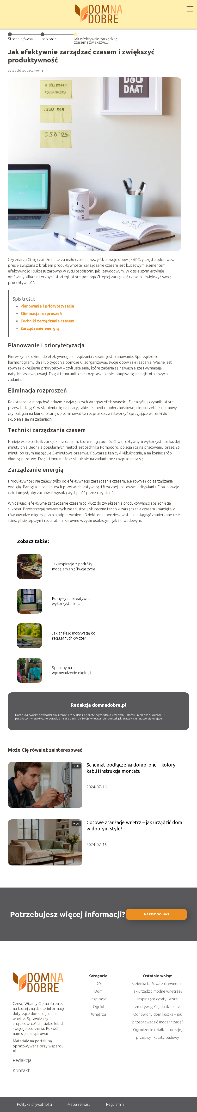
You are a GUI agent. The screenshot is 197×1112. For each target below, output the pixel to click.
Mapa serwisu (79, 1104)
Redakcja (22, 1060)
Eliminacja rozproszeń (41, 313)
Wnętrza (98, 1014)
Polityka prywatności (34, 1104)
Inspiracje (49, 39)
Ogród (98, 1006)
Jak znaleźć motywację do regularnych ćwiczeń (73, 635)
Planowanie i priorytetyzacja (47, 306)
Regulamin (115, 1104)
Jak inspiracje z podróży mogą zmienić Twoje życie (73, 566)
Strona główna (20, 39)
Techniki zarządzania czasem (47, 321)
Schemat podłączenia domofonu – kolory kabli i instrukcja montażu (130, 768)
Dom (98, 991)
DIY (98, 983)
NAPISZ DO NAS (156, 914)
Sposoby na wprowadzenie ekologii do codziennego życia (74, 670)
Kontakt (21, 1070)
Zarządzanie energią (39, 328)
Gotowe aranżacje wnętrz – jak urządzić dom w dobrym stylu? (134, 825)
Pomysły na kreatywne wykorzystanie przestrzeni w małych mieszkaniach (71, 601)
